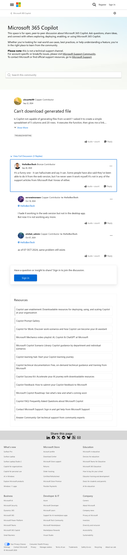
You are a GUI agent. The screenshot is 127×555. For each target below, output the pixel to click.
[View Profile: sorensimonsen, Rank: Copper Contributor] (21, 199)
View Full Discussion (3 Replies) (27, 156)
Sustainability (88, 535)
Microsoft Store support (52, 461)
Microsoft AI (8, 500)
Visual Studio (48, 535)
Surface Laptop (9, 456)
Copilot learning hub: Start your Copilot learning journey (45, 356)
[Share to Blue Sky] (68, 437)
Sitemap (7, 547)
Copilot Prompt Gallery (28, 320)
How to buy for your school (93, 471)
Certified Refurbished (51, 476)
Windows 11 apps (10, 486)
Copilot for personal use (13, 471)
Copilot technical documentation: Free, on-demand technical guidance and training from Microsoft (61, 366)
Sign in (25, 277)
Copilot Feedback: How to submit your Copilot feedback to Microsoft (51, 384)
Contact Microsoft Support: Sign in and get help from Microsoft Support (53, 409)
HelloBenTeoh (29, 164)
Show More (22, 127)
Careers (86, 500)
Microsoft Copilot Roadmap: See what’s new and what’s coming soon (51, 392)
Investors (86, 520)
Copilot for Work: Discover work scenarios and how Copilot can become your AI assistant (61, 328)
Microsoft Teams (10, 525)
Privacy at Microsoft (90, 515)
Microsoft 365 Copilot (22, 13)
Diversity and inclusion (91, 525)
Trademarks (73, 547)
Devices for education (91, 456)
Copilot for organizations (13, 466)
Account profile (49, 451)
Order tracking (48, 471)
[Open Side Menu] (12, 4)
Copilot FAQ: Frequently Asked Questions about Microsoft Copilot (49, 401)
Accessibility (87, 530)
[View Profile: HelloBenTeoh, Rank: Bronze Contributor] (17, 166)
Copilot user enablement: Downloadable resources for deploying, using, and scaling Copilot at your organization (63, 311)
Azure (45, 500)
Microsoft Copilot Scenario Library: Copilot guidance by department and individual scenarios (58, 347)
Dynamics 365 (9, 510)
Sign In (112, 4)
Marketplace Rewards (51, 530)
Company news (88, 510)
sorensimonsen (33, 197)
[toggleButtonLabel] (115, 13)
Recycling (98, 547)
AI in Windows (9, 476)
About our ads (110, 547)
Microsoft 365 (9, 515)
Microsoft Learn (49, 510)
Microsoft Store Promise (52, 481)
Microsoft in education (91, 451)
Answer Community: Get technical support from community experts (50, 417)
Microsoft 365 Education (92, 466)
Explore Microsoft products (14, 481)
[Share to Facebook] (53, 437)
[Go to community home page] (18, 4)
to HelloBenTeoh (69, 197)
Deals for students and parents (94, 481)
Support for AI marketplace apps (55, 515)
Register (102, 4)
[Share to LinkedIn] (48, 437)
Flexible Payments (50, 486)
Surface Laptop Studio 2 (13, 461)
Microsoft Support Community (79, 53)
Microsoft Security (10, 505)
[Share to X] (58, 437)
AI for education (89, 486)
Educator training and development (96, 476)
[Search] (94, 4)
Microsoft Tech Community (53, 520)
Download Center (50, 456)
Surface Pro (8, 451)
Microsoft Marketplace (51, 525)
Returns (46, 466)
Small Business (9, 535)
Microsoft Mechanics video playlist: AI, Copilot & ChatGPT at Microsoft (52, 337)
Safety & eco (86, 547)
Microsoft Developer (51, 505)
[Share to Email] (79, 437)
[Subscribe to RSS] (73, 437)
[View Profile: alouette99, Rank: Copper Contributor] (18, 101)
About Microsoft (89, 505)
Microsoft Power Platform (13, 520)
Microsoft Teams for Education (94, 461)
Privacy (33, 547)
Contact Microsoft (20, 547)
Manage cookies (46, 547)
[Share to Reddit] (63, 437)
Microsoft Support (82, 56)
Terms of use (60, 547)
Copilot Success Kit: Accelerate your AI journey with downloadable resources (55, 376)
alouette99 (28, 99)
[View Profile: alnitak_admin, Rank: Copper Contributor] (21, 235)
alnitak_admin (33, 233)
